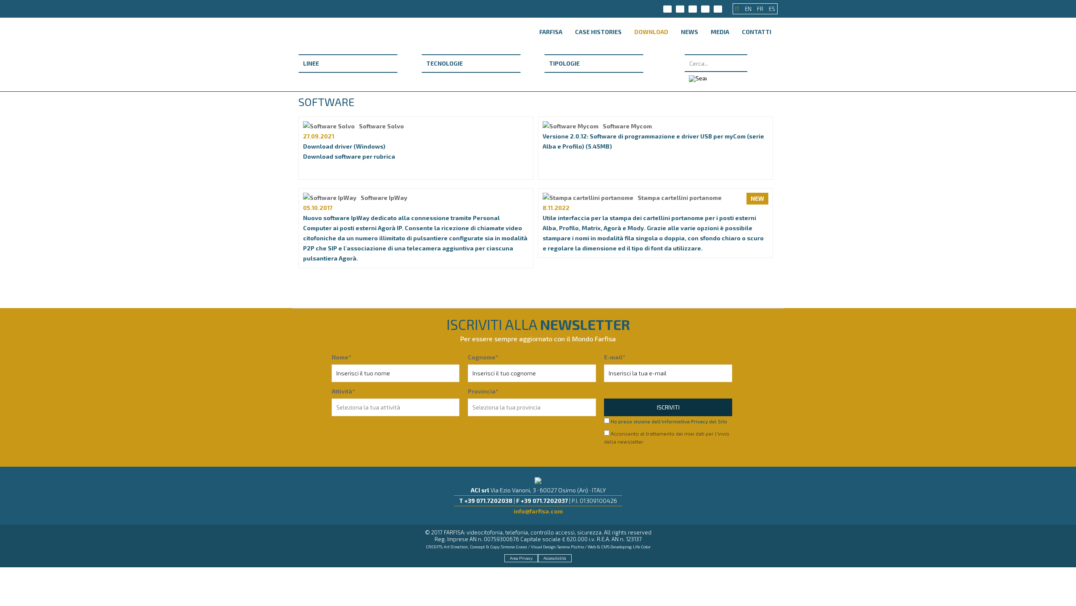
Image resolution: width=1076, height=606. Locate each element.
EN (749, 8)
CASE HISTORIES (598, 31)
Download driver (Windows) (344, 146)
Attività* (343, 391)
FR (761, 8)
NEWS (689, 31)
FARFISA (550, 31)
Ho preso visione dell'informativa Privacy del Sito (669, 421)
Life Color (642, 546)
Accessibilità (554, 558)
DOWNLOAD (651, 31)
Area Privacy (521, 558)
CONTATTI (756, 31)
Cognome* (483, 357)
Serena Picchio (570, 546)
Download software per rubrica (349, 156)
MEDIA (720, 31)
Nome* (341, 357)
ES (772, 8)
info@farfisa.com (538, 511)
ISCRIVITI (668, 407)
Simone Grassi (514, 546)
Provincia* (483, 391)
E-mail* (614, 357)
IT (738, 8)
